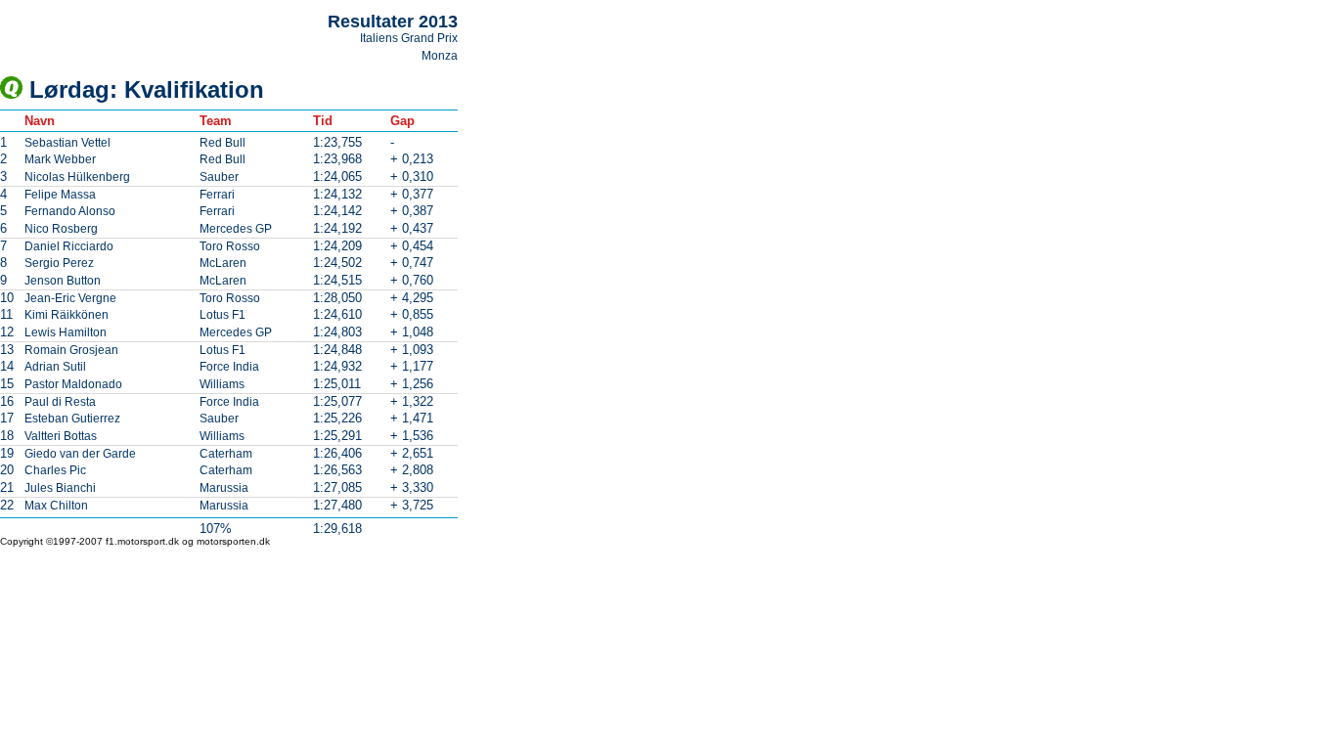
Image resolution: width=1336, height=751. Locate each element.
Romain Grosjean (71, 350)
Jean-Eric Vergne (70, 298)
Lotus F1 (222, 315)
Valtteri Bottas (60, 436)
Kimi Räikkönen (66, 315)
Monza (440, 56)
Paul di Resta (60, 402)
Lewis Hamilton (65, 332)
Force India (229, 367)
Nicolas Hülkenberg (77, 177)
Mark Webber (60, 159)
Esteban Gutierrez (72, 418)
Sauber (219, 177)
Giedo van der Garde (80, 454)
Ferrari (217, 194)
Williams (222, 384)
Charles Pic (55, 470)
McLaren (223, 263)
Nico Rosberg (61, 229)
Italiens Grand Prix (409, 38)
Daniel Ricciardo (68, 246)
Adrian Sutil (55, 367)
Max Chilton (56, 505)
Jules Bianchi (60, 488)
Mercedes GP (236, 229)
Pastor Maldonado (73, 384)
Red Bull (222, 143)
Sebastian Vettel (67, 143)
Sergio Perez (59, 263)
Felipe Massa (60, 194)
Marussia (224, 488)
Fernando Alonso (69, 211)
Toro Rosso (230, 246)
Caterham (226, 454)
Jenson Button (62, 280)
